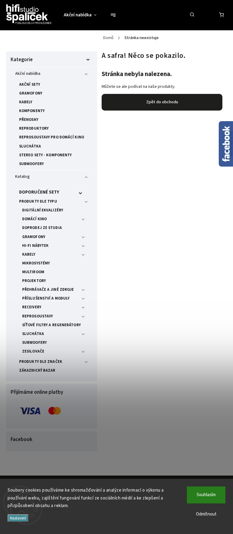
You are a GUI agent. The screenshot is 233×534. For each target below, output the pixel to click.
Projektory (34, 281)
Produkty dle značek (40, 361)
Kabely (25, 102)
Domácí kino (34, 219)
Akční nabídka (27, 74)
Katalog (22, 177)
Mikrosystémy (36, 263)
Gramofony (30, 93)
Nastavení (18, 518)
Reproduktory (34, 128)
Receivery (31, 307)
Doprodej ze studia (42, 228)
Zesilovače (33, 351)
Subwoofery (31, 164)
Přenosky (28, 119)
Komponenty (32, 111)
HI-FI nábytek (35, 245)
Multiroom (33, 272)
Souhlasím (206, 495)
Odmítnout (206, 514)
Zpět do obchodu (162, 102)
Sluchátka (30, 146)
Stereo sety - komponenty (45, 155)
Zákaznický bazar (37, 370)
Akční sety (29, 84)
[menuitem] (83, 15)
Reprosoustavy (37, 316)
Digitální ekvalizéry (42, 210)
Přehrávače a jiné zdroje (48, 289)
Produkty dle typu (38, 201)
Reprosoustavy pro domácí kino (51, 137)
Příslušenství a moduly (45, 298)
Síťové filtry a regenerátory (51, 325)
